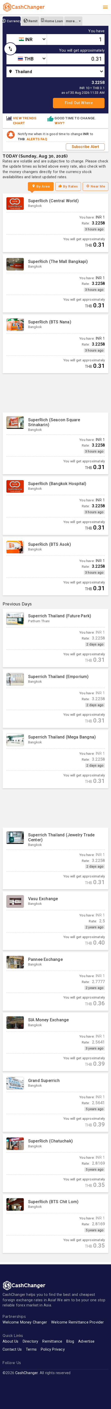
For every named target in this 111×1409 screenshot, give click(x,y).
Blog (70, 1341)
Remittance (52, 1341)
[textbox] (26, 39)
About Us (11, 1341)
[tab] (12, 21)
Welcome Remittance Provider (77, 1322)
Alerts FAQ (37, 139)
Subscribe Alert (85, 147)
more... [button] (72, 21)
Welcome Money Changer (25, 1322)
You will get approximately (82, 50)
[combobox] (26, 39)
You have (96, 31)
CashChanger (26, 1373)
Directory (30, 1341)
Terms (31, 1349)
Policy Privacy (53, 1349)
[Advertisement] (55, 392)
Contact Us (12, 1349)
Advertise (86, 1341)
